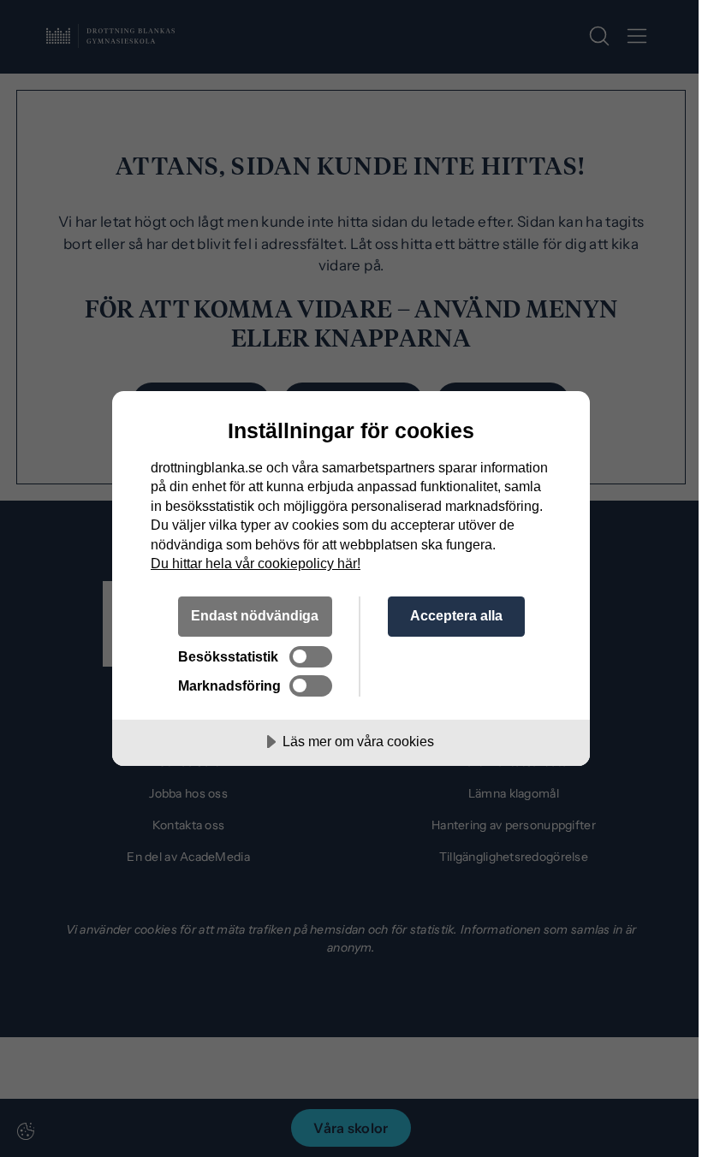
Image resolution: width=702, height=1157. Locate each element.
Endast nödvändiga (254, 615)
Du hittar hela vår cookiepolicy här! (255, 563)
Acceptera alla (456, 615)
